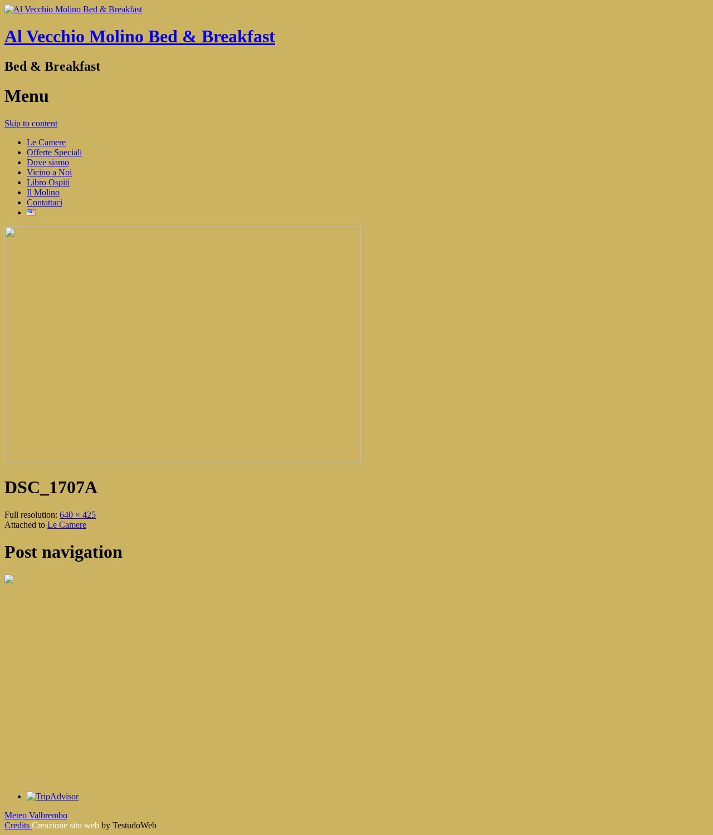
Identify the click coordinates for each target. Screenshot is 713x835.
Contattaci (44, 202)
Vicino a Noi (49, 172)
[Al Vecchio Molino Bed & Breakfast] (73, 9)
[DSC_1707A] (182, 460)
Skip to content (30, 123)
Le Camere (46, 142)
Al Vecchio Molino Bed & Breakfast (139, 36)
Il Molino (43, 192)
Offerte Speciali (54, 152)
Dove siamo (48, 162)
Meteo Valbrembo (35, 815)
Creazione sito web (65, 825)
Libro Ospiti (48, 182)
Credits (18, 825)
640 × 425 (78, 514)
